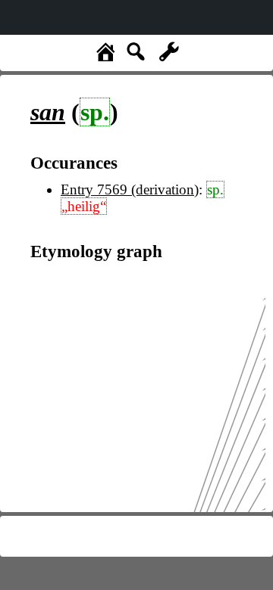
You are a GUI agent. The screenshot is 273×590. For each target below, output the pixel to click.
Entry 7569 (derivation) (130, 189)
